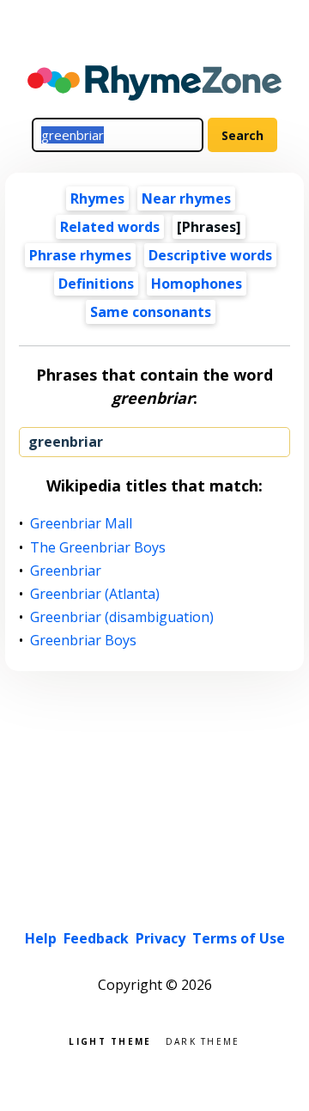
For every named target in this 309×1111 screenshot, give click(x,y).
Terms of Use (238, 938)
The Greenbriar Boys (98, 548)
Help (41, 938)
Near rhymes (186, 198)
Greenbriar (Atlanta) (95, 594)
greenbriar (65, 441)
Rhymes (97, 198)
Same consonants (150, 311)
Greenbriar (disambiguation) (122, 617)
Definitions (96, 283)
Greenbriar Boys (83, 641)
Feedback (96, 938)
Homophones (196, 283)
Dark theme (203, 1040)
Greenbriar (66, 571)
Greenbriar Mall (81, 524)
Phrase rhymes (80, 255)
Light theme (110, 1040)
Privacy (160, 938)
